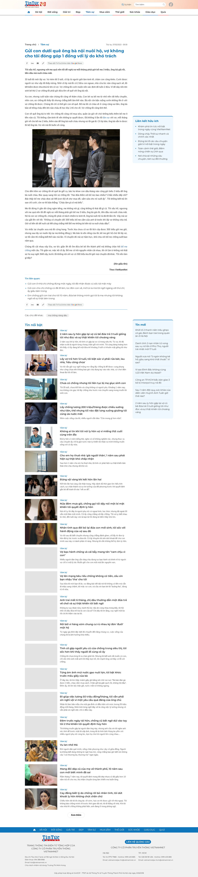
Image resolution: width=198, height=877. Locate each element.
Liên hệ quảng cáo (138, 842)
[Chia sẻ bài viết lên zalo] (32, 63)
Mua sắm (105, 12)
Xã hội (38, 12)
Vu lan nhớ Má (69, 744)
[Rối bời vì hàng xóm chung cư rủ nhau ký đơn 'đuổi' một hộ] (41, 630)
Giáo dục (150, 12)
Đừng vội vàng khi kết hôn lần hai (80, 479)
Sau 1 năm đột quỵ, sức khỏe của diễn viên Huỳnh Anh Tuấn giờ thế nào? (152, 393)
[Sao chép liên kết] (43, 63)
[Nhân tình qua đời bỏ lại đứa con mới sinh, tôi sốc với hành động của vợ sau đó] (41, 534)
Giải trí (66, 12)
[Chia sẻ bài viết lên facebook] (27, 63)
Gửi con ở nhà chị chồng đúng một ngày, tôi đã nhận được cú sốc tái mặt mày (69, 283)
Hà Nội (106, 853)
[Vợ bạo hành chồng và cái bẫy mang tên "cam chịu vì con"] (41, 558)
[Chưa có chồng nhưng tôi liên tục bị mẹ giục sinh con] (41, 389)
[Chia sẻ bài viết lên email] (38, 63)
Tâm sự (90, 12)
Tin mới (140, 324)
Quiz (163, 12)
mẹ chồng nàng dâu (57, 315)
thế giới (154, 148)
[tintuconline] (28, 12)
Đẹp (78, 12)
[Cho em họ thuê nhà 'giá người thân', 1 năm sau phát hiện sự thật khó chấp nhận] (41, 461)
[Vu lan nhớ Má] (41, 751)
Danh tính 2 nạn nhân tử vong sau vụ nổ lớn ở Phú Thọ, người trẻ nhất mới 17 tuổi (151, 346)
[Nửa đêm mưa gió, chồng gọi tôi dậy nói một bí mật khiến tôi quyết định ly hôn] (41, 509)
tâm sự (106, 117)
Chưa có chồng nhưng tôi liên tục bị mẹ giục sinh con (93, 383)
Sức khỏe (135, 12)
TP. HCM (142, 853)
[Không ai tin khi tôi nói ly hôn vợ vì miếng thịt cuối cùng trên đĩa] (41, 437)
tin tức (153, 126)
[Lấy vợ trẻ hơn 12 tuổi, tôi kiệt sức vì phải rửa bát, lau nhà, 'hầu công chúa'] (41, 365)
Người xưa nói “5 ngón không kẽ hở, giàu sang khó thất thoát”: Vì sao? (152, 359)
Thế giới (119, 12)
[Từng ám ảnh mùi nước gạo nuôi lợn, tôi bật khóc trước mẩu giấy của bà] (41, 678)
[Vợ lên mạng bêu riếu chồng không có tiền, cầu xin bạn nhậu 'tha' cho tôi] (41, 582)
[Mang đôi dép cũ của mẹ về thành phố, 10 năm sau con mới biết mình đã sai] (41, 775)
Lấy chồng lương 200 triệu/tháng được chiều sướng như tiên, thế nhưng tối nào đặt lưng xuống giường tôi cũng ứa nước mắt (93, 410)
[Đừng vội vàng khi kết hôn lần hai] (41, 485)
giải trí (141, 144)
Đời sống (53, 12)
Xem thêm (76, 815)
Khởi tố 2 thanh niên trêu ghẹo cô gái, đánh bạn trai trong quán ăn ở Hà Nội (152, 333)
